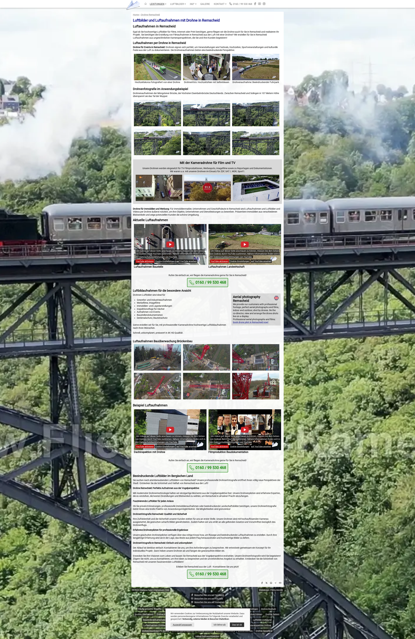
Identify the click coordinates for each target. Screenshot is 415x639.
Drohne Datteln (272, 614)
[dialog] (207, 619)
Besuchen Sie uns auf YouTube (208, 598)
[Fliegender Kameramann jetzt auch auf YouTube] (259, 4)
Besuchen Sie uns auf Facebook (209, 595)
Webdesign (264, 590)
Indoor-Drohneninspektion (207, 636)
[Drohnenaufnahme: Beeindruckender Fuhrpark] (255, 67)
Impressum (159, 590)
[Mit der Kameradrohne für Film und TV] (159, 200)
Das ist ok (237, 624)
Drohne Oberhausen (144, 614)
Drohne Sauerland (264, 631)
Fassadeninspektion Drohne (258, 625)
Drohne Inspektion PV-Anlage (155, 631)
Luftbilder (177, 4)
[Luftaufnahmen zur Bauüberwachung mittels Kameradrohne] (157, 357)
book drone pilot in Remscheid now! (250, 322)
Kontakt (219, 4)
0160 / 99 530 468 (242, 4)
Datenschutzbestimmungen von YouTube (158, 257)
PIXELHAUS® (276, 590)
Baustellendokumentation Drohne (158, 620)
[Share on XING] (275, 583)
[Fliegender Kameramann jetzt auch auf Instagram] (264, 4)
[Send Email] (280, 583)
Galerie (205, 4)
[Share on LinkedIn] (271, 583)
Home (136, 14)
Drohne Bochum (268, 609)
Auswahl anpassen (182, 624)
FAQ (167, 590)
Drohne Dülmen (255, 614)
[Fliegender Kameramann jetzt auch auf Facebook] (255, 4)
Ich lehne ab (220, 624)
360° (192, 4)
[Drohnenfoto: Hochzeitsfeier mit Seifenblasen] (206, 67)
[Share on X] (266, 583)
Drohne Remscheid (150, 14)
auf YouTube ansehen (187, 261)
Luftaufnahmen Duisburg (155, 625)
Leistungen (157, 4)
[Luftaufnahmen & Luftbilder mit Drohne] (145, 4)
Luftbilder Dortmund (262, 620)
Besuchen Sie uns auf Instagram (209, 602)
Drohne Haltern (163, 614)
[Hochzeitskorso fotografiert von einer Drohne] (157, 67)
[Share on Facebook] (262, 583)
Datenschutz (146, 590)
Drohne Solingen (250, 609)
